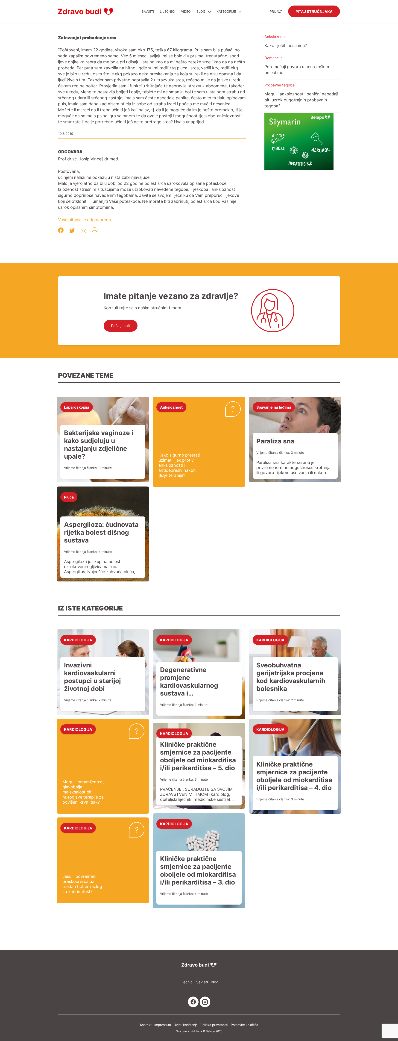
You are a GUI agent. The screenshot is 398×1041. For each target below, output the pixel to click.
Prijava (276, 11)
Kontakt (146, 1025)
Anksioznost (275, 36)
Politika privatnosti (214, 1025)
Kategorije (227, 11)
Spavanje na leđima (273, 407)
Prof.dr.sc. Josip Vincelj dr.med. (88, 158)
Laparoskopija (76, 407)
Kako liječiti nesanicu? (285, 45)
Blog (200, 11)
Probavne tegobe (279, 85)
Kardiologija (78, 640)
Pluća (69, 497)
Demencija (273, 57)
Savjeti (148, 11)
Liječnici (167, 11)
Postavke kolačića (244, 1025)
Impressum (162, 1025)
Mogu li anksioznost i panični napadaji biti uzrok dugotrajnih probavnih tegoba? (301, 100)
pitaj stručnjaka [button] (314, 11)
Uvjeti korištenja (186, 1025)
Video (186, 11)
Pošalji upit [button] (120, 325)
